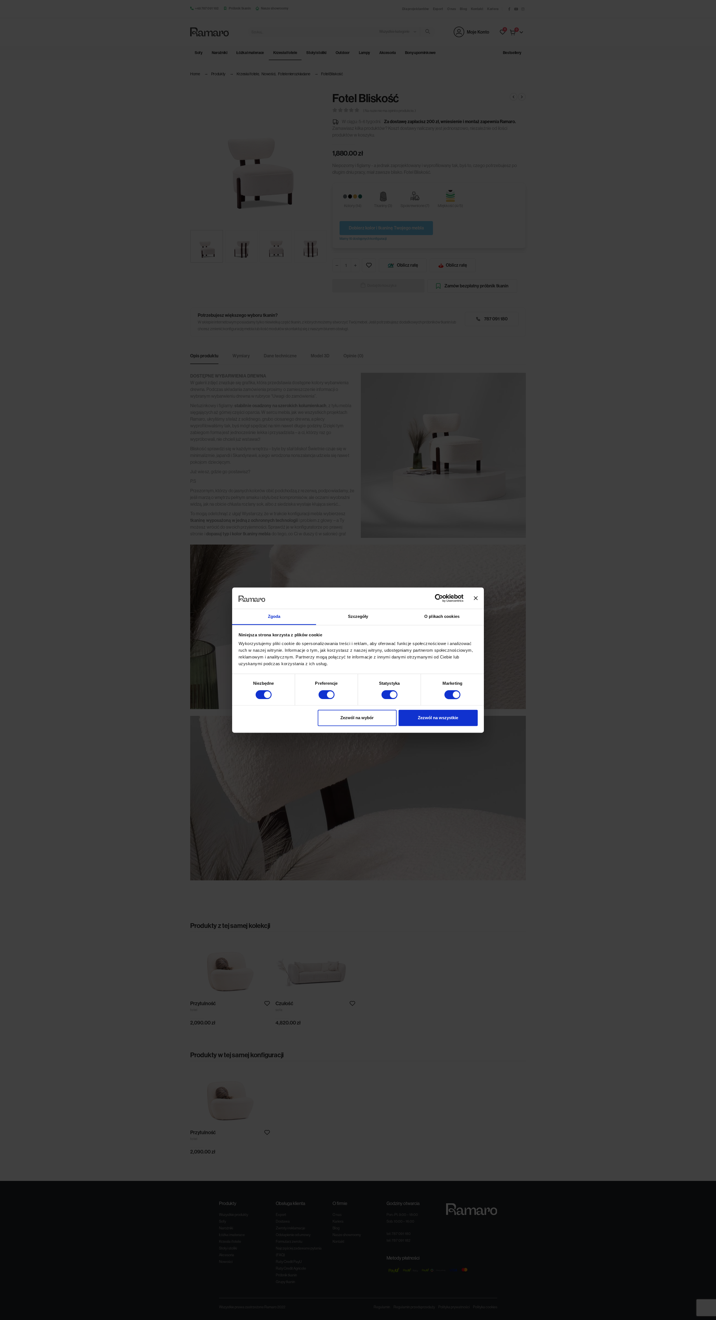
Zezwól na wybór (357, 718)
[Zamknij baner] (476, 598)
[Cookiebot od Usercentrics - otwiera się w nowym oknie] (438, 598)
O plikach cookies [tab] (442, 616)
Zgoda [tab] (274, 616)
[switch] (327, 694)
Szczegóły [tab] (358, 616)
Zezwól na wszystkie (438, 718)
